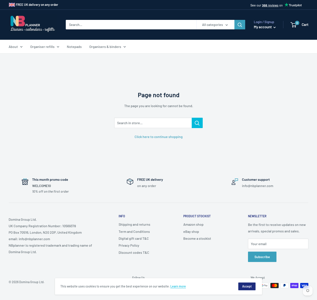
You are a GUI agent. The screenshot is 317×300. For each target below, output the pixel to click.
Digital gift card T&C (134, 238)
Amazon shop (193, 224)
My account (263, 27)
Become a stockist (197, 238)
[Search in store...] (197, 123)
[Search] (239, 24)
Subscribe (262, 257)
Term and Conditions (134, 231)
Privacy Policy (129, 245)
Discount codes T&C (134, 252)
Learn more (178, 286)
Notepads (74, 46)
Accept (247, 286)
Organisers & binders (105, 46)
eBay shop (191, 231)
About (13, 46)
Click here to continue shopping (159, 137)
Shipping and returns (134, 224)
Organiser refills (42, 46)
